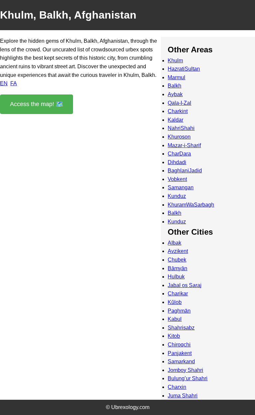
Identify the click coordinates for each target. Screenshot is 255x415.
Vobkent (177, 179)
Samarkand (181, 361)
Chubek (177, 260)
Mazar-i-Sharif (184, 145)
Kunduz (177, 196)
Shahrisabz (181, 327)
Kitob (174, 336)
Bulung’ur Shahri (188, 378)
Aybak (175, 94)
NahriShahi (181, 128)
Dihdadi (177, 162)
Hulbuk (176, 276)
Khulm (175, 60)
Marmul (176, 77)
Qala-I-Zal (179, 103)
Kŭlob (175, 302)
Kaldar (175, 120)
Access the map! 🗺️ (36, 104)
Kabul (175, 319)
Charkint (178, 111)
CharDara (179, 153)
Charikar (178, 293)
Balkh (174, 86)
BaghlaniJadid (185, 170)
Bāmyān (177, 268)
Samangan (181, 187)
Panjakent (180, 353)
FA (13, 83)
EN (4, 83)
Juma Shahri (183, 395)
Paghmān (179, 311)
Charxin (177, 387)
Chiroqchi (179, 344)
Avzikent (178, 251)
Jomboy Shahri (185, 370)
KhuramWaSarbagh (191, 205)
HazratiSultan (184, 69)
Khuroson (179, 137)
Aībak (174, 243)
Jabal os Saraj (185, 285)
